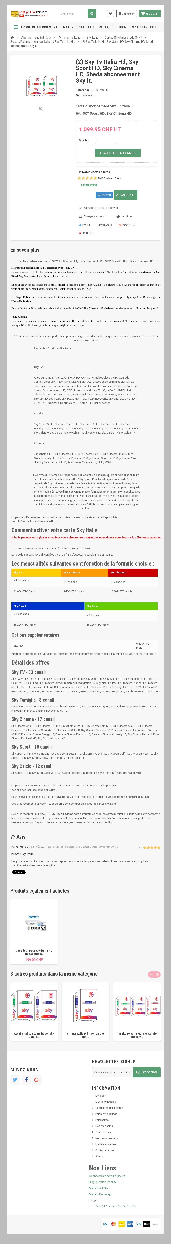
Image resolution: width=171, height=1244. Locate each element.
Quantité (84, 140)
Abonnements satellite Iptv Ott (107, 1176)
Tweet (85, 225)
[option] (34, 931)
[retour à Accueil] (12, 37)
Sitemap (100, 1156)
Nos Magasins (104, 1125)
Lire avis (105, 194)
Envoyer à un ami (94, 216)
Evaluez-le (126, 195)
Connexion (128, 13)
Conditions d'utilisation (109, 1107)
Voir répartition (89, 184)
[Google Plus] (37, 1080)
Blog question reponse (103, 1182)
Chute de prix (103, 1132)
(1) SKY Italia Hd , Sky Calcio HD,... (85, 1035)
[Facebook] (26, 1080)
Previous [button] (151, 974)
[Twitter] (15, 1080)
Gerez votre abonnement (36, 27)
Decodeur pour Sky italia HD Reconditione (34, 952)
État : (79, 95)
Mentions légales (105, 1101)
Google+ (128, 225)
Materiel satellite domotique (88, 27)
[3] (87, 178)
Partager (105, 225)
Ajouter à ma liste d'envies (101, 207)
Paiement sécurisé (106, 1113)
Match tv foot (144, 27)
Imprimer (127, 216)
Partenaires (102, 1119)
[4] (91, 178)
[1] (79, 178)
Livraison (100, 1095)
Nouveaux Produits (106, 1138)
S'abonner (149, 1072)
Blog (122, 27)
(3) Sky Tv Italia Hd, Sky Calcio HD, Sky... (137, 1035)
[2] (83, 178)
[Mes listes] (110, 13)
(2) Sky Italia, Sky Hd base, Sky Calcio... (34, 1035)
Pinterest (88, 233)
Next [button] (157, 974)
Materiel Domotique (101, 1194)
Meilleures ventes (105, 1144)
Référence (83, 90)
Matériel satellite (99, 1188)
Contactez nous (104, 1150)
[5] (95, 178)
